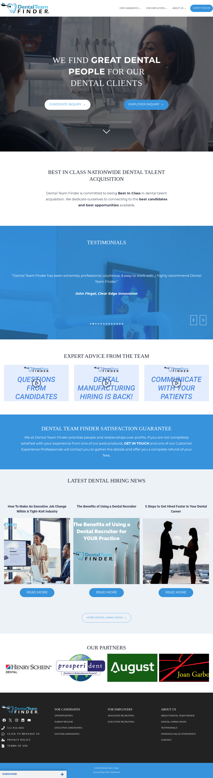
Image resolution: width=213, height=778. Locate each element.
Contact (166, 740)
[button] (36, 383)
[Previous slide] (193, 320)
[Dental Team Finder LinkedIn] (23, 720)
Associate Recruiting (121, 716)
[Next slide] (203, 320)
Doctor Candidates (67, 734)
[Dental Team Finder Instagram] (16, 720)
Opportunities (64, 716)
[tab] (90, 324)
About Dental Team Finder (177, 716)
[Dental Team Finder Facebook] (4, 720)
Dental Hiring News (173, 722)
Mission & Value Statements (178, 734)
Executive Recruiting (121, 722)
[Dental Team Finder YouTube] (29, 720)
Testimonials (169, 728)
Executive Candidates (68, 728)
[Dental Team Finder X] (10, 720)
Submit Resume (64, 722)
